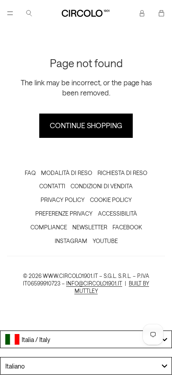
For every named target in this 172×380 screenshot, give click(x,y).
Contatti (52, 185)
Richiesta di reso (122, 172)
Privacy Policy (63, 199)
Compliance (48, 227)
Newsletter (89, 227)
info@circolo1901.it (94, 283)
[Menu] (10, 13)
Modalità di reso (66, 172)
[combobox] (86, 339)
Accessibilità (117, 213)
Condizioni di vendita (102, 185)
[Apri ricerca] (29, 13)
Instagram (71, 240)
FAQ (30, 172)
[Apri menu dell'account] (142, 13)
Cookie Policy (111, 199)
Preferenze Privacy (64, 213)
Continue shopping (86, 125)
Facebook (127, 227)
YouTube (105, 240)
